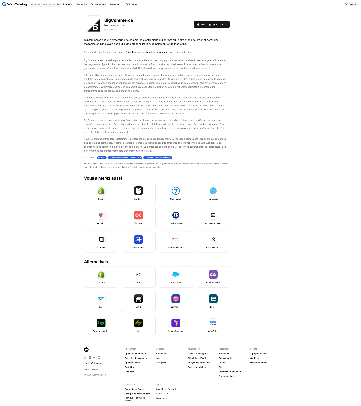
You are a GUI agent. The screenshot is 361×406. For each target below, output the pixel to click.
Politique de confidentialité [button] (137, 393)
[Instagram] (99, 357)
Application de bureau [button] (135, 353)
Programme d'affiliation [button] (230, 371)
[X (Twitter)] (85, 357)
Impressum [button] (161, 398)
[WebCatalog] (86, 349)
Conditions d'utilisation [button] (167, 389)
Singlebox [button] (129, 371)
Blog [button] (221, 367)
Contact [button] (222, 362)
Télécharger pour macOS (213, 24)
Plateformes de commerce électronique (125, 158)
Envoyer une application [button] (199, 362)
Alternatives (96, 261)
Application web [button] (132, 362)
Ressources (115, 4)
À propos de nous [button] (258, 353)
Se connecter (351, 4)
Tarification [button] (224, 353)
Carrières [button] (254, 358)
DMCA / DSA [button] (162, 393)
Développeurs (97, 4)
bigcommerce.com (114, 25)
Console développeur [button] (198, 353)
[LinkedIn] (90, 357)
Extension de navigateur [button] (136, 358)
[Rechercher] (58, 4)
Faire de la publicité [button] (197, 367)
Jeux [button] (158, 358)
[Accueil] (14, 4)
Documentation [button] (226, 358)
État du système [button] (226, 376)
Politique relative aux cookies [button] (135, 399)
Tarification (131, 4)
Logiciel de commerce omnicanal (158, 158)
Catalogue (80, 4)
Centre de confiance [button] (134, 389)
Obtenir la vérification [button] (198, 358)
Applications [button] (162, 353)
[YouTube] (94, 357)
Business (101, 158)
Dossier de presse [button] (259, 362)
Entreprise (109, 29)
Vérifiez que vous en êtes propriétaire (148, 52)
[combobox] (98, 363)
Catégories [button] (161, 362)
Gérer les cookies (91, 370)
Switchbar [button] (129, 367)
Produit (66, 4)
